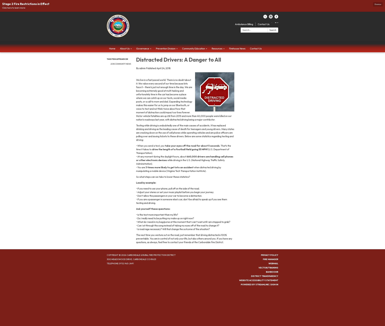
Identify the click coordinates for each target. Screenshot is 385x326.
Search (273, 30)
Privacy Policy (269, 255)
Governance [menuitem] (142, 48)
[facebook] (276, 17)
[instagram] (271, 17)
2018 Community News (121, 64)
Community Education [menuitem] (193, 48)
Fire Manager (270, 259)
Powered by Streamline (255, 284)
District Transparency (264, 276)
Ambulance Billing (244, 24)
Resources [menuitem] (217, 48)
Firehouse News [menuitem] (237, 48)
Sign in (274, 284)
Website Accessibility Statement (258, 280)
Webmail (273, 263)
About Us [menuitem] (125, 48)
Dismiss (378, 4)
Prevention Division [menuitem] (166, 48)
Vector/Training (268, 267)
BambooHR (272, 272)
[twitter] (265, 17)
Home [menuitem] (112, 48)
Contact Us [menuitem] (256, 48)
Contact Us (264, 24)
